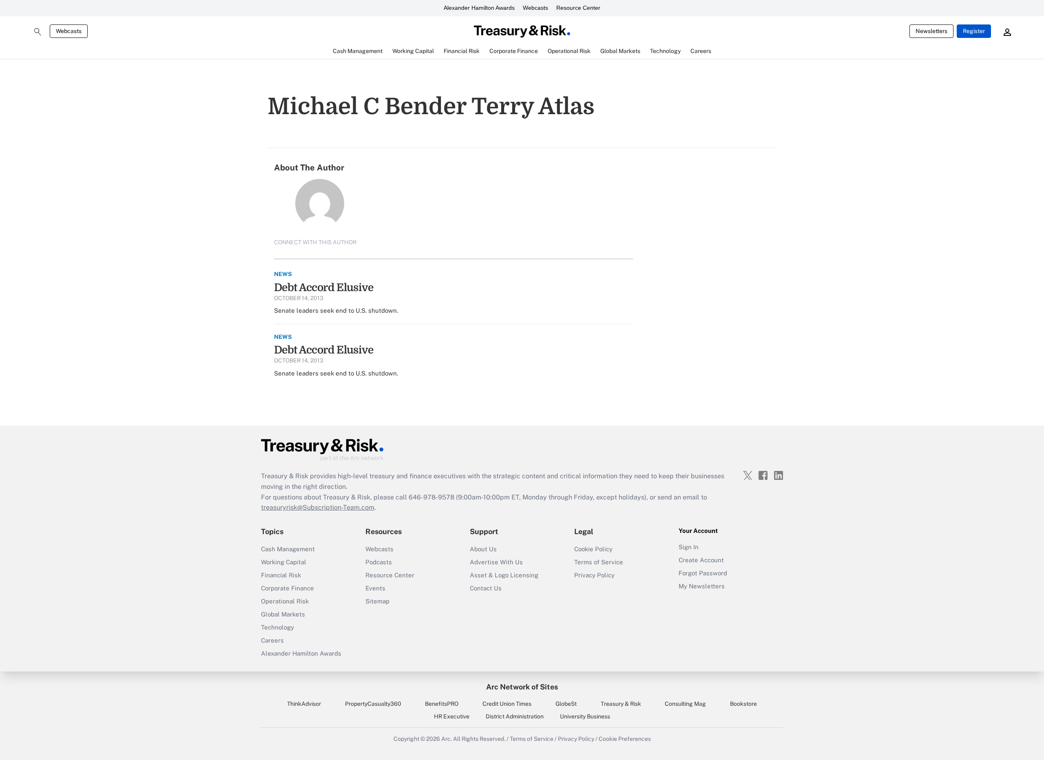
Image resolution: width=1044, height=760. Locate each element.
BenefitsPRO (441, 703)
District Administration (515, 716)
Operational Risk (285, 601)
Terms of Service (598, 562)
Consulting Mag (685, 703)
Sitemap (377, 601)
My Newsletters (702, 586)
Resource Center (578, 7)
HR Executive (451, 716)
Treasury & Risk (621, 703)
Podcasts (378, 562)
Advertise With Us (496, 562)
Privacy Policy (594, 575)
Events (375, 588)
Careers (272, 640)
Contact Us (486, 588)
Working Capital (283, 562)
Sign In (689, 546)
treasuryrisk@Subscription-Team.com (317, 507)
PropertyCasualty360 (373, 703)
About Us (483, 549)
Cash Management (288, 549)
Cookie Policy (593, 549)
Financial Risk (281, 575)
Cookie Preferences (625, 739)
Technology (277, 627)
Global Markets (283, 614)
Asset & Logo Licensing (504, 575)
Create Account (701, 560)
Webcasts (535, 7)
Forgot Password (703, 573)
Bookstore (743, 703)
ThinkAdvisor (304, 703)
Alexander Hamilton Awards (479, 7)
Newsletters (931, 31)
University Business (585, 716)
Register (974, 31)
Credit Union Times (506, 703)
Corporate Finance (287, 588)
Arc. (446, 739)
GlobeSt (566, 703)
